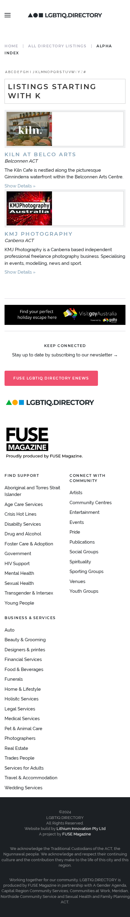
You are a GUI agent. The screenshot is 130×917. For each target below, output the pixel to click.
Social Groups (84, 552)
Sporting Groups (86, 571)
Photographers (20, 738)
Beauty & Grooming (25, 639)
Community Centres (91, 502)
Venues (77, 581)
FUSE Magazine (76, 834)
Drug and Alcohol (23, 534)
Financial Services (23, 659)
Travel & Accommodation (31, 777)
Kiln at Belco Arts (40, 154)
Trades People (19, 758)
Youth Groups (84, 591)
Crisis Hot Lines (20, 514)
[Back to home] (65, 15)
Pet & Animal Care (23, 728)
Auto (10, 630)
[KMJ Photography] (65, 208)
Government (18, 553)
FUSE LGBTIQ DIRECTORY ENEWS (51, 378)
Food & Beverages (24, 669)
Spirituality (80, 562)
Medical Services (22, 718)
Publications (82, 542)
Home (11, 46)
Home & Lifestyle (23, 689)
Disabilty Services (23, 524)
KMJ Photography (39, 234)
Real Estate (16, 748)
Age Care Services (24, 504)
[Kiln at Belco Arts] (65, 129)
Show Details (18, 186)
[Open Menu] (8, 15)
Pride (75, 532)
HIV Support (17, 563)
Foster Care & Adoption (29, 544)
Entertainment (84, 512)
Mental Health (19, 573)
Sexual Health (19, 583)
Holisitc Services (21, 699)
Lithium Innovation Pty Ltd (81, 828)
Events (77, 522)
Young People (19, 603)
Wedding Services (23, 788)
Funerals (14, 679)
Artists (76, 492)
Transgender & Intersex (29, 593)
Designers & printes (25, 649)
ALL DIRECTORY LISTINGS (57, 46)
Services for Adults (24, 768)
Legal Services (20, 709)
